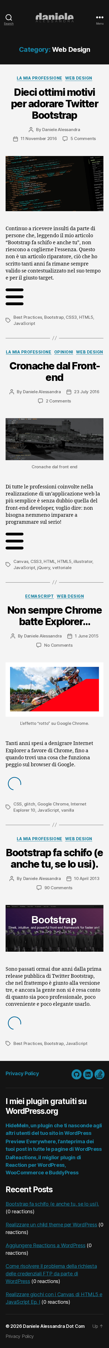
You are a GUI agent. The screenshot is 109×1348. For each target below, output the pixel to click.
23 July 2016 (86, 391)
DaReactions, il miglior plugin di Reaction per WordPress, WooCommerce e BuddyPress (43, 1164)
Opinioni (63, 352)
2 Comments (58, 401)
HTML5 (86, 317)
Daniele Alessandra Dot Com (54, 1326)
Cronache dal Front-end (54, 371)
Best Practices (27, 317)
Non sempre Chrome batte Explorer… (54, 616)
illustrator (83, 561)
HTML (49, 561)
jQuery (43, 567)
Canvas (20, 561)
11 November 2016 (39, 138)
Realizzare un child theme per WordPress (51, 1225)
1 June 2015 (86, 636)
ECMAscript (39, 596)
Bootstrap (54, 317)
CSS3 (71, 317)
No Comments (58, 645)
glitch (29, 804)
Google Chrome (53, 804)
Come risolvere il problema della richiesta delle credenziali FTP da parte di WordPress (51, 1273)
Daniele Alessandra (61, 129)
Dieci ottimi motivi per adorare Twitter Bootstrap (54, 103)
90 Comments (58, 887)
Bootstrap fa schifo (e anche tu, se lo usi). (54, 858)
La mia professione (39, 78)
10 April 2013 (86, 878)
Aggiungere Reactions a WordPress (45, 1245)
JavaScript (24, 323)
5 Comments (83, 138)
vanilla (67, 810)
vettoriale (61, 567)
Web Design (78, 78)
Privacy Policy (22, 1073)
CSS (17, 804)
